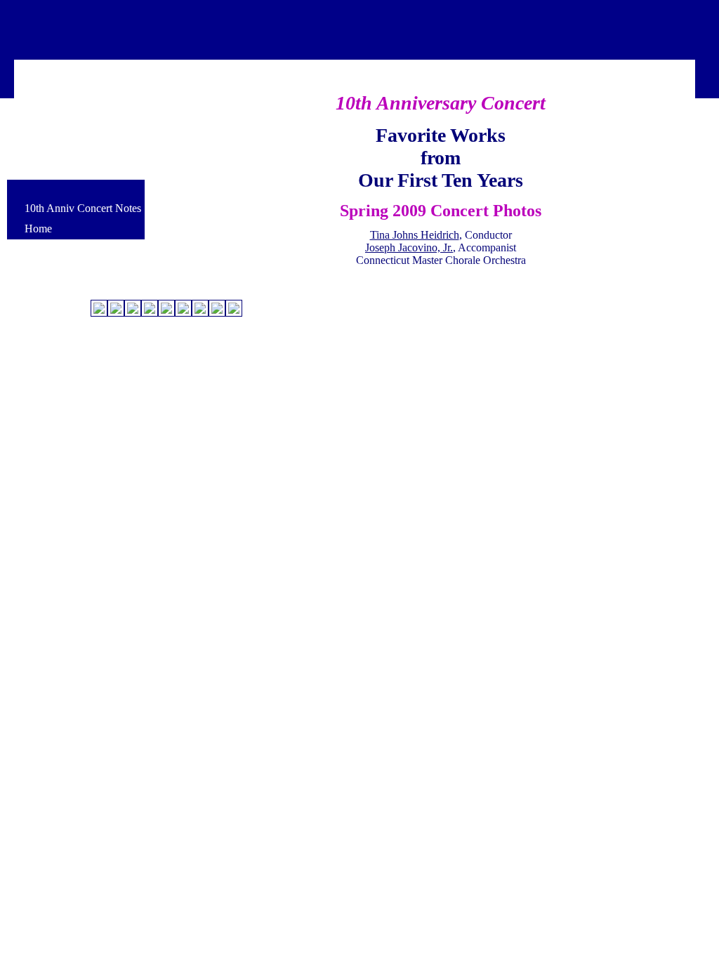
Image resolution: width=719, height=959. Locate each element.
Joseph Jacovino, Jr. (409, 247)
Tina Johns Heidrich (414, 235)
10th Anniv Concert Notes (83, 208)
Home (38, 228)
